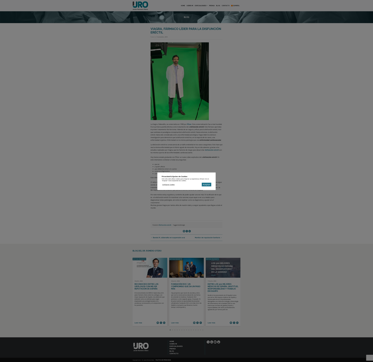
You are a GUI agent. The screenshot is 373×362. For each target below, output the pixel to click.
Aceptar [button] (206, 184)
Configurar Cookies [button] (168, 184)
